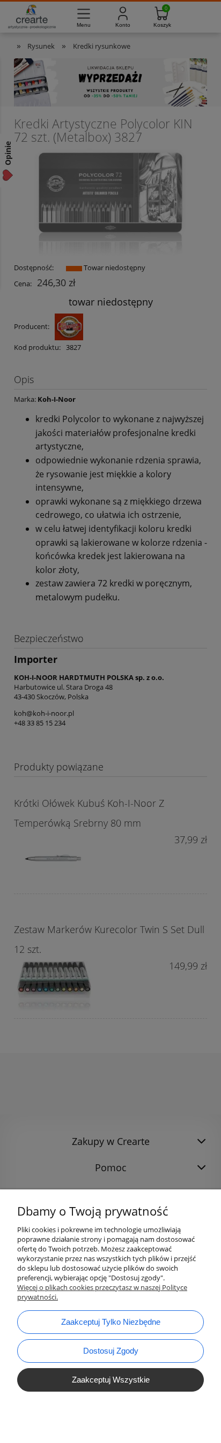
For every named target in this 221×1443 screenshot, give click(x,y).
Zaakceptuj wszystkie (111, 1379)
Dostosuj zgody (110, 1350)
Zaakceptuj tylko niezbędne (110, 1321)
